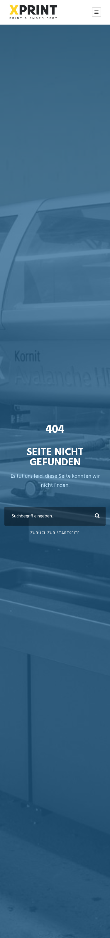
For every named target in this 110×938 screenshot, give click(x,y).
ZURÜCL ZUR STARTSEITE (55, 533)
